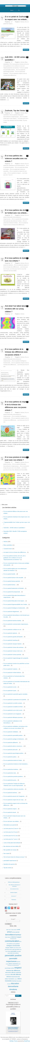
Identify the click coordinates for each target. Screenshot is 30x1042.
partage (7, 963)
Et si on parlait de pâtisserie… (11, 742)
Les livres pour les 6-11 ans (17, 268)
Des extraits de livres (14, 888)
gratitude (18, 943)
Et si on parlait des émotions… (11, 769)
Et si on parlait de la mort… (10, 687)
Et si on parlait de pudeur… (10, 756)
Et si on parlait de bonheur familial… (12, 620)
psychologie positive (9, 968)
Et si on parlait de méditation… (11, 731)
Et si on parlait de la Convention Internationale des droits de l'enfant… (16, 682)
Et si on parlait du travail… (10, 812)
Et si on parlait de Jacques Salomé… (12, 643)
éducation (19, 981)
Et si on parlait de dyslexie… (10, 633)
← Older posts (3, 504)
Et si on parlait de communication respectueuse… (16, 624)
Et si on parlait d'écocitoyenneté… (12, 591)
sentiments (18, 972)
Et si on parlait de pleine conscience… (13, 746)
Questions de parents (8, 864)
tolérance (8, 976)
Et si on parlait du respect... (15, 173)
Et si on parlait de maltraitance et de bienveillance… (12, 722)
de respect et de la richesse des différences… (15, 552)
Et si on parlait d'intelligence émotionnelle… (14, 608)
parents (18, 961)
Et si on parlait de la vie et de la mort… (13, 710)
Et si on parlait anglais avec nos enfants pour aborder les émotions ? (15, 569)
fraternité (13, 943)
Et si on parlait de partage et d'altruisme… (14, 739)
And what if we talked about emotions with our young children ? (15, 309)
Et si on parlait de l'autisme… (10, 669)
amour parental (15, 932)
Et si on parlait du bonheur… (10, 792)
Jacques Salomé (9, 947)
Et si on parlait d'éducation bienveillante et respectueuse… (14, 596)
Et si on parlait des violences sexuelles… (14, 789)
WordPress (27, 1041)
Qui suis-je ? (13, 896)
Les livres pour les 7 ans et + (10, 839)
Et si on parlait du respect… (10, 808)
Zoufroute (14, 981)
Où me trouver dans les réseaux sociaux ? (14, 857)
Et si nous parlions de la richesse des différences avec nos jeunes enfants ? (16, 352)
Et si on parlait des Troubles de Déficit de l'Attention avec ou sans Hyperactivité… (14, 784)
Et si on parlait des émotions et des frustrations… (16, 764)
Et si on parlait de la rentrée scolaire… (13, 703)
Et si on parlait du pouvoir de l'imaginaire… (14, 796)
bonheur (18, 935)
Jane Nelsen (16, 947)
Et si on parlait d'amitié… (9, 574)
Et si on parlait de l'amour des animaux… (14, 647)
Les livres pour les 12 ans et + (11, 828)
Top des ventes (7, 867)
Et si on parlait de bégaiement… (11, 611)
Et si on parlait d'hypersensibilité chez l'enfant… (15, 604)
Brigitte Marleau (7, 937)
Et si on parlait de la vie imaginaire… (12, 713)
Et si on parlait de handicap (10, 640)
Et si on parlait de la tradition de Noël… (13, 706)
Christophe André (13, 938)
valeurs (15, 978)
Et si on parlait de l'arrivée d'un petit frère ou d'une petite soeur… (16, 664)
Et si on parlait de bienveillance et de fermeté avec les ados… (16, 616)
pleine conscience (13, 963)
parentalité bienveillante (13, 953)
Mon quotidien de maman (10, 850)
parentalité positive (13, 955)
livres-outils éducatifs (14, 949)
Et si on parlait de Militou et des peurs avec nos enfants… (15, 512)
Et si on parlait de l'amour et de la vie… (13, 651)
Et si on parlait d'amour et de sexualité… (13, 577)
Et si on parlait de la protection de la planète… (15, 699)
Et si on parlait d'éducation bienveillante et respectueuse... (16, 217)
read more (26, 50)
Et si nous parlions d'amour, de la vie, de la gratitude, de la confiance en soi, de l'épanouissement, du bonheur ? (16, 65)
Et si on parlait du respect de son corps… (14, 799)
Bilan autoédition (7, 545)
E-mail (13, 919)
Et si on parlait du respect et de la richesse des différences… (15, 804)
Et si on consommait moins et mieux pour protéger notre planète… (16, 564)
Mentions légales (13, 892)
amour (9, 932)
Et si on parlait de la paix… (10, 690)
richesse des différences (13, 970)
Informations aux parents (9, 825)
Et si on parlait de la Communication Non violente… (14, 677)
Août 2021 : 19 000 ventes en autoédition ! (14, 527)
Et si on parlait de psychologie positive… (13, 753)
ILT (12, 21)
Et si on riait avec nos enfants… (11, 821)
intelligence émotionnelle (13, 945)
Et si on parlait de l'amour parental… (12, 654)
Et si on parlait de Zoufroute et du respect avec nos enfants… (16, 517)
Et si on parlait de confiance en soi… (12, 629)
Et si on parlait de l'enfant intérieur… (12, 672)
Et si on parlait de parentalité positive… (13, 735)
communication (12, 941)
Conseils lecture (7, 548)
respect (17, 967)
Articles (22, 21)
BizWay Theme (13, 1041)
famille (10, 943)
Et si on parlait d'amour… (9, 584)
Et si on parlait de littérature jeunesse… (13, 717)
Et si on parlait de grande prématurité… (13, 636)
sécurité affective (15, 974)
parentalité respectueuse (9, 860)
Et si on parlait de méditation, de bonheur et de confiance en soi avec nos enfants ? (15, 727)
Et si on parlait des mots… (10, 773)
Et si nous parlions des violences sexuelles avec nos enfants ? (16, 158)
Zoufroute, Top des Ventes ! (15, 111)
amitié (18, 929)
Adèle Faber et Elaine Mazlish (11, 929)
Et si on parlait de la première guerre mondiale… (15, 694)
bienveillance (10, 935)
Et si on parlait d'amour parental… (12, 581)
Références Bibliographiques (14, 882)
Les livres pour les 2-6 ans (10, 832)
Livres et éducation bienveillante (11, 842)
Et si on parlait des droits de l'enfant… (13, 760)
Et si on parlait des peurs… (10, 780)
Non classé (6, 853)
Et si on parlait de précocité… (11, 749)
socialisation (7, 974)
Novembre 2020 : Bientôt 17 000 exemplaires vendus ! (15, 532)
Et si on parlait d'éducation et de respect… (14, 600)
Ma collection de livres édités (14, 120)
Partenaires (14, 899)
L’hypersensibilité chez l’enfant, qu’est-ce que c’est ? (16, 523)
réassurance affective (10, 972)
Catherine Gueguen (16, 937)
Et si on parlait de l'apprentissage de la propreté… (16, 658)
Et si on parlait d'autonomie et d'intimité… (14, 588)
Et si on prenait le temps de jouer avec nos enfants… (14, 816)
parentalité (13, 951)
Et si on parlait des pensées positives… (13, 776)
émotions (13, 989)
